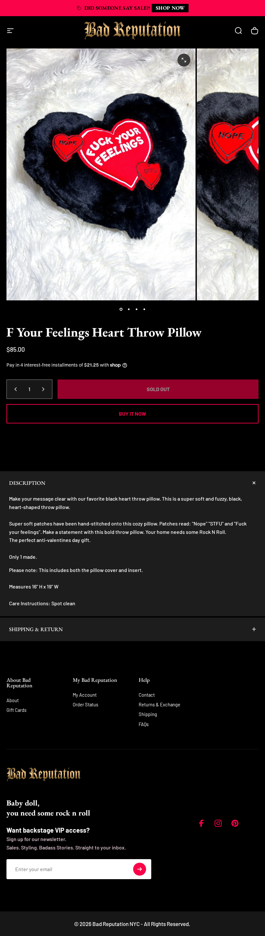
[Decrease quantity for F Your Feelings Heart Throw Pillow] (14, 389)
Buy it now (132, 414)
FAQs (144, 724)
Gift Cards (16, 710)
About (12, 700)
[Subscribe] (139, 869)
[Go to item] (121, 309)
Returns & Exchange (159, 704)
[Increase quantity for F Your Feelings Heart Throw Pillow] (44, 389)
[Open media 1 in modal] (183, 60)
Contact (147, 695)
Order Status (85, 704)
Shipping (148, 714)
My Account (85, 695)
